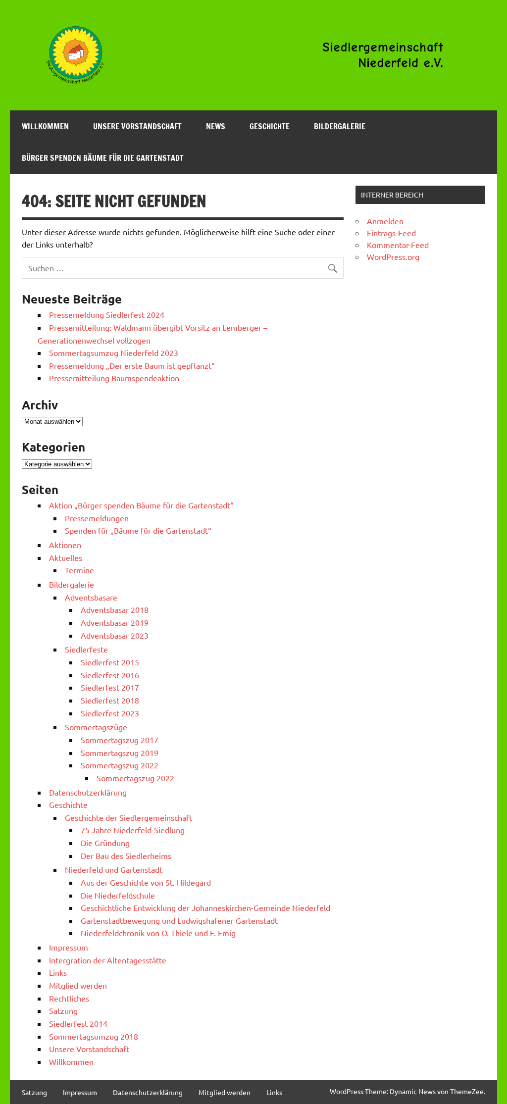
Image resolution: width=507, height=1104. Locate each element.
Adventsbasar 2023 (115, 635)
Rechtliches (69, 998)
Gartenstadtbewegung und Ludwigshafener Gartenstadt (179, 920)
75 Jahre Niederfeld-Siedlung (133, 830)
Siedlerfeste (86, 649)
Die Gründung (105, 843)
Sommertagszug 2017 (119, 740)
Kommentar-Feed (398, 245)
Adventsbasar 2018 (115, 609)
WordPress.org (393, 256)
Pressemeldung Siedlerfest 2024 (106, 314)
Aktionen (65, 545)
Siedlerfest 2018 (110, 700)
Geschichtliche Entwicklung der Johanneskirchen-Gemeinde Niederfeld (205, 907)
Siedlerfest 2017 (110, 687)
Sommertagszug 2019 (119, 752)
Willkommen (45, 126)
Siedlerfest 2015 (110, 662)
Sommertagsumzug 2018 (93, 1036)
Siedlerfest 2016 (110, 675)
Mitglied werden (78, 985)
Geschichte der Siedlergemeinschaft (128, 817)
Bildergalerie (339, 126)
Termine (79, 570)
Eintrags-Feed (391, 233)
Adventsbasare (91, 597)
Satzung (63, 1010)
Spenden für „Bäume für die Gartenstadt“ (138, 530)
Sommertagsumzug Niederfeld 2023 (113, 352)
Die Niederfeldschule (118, 895)
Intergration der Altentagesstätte (107, 960)
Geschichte (270, 126)
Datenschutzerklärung (88, 792)
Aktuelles (65, 557)
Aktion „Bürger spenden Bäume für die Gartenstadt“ (141, 505)
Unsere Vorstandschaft (137, 126)
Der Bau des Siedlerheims (126, 855)
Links (58, 972)
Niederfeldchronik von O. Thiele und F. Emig (158, 933)
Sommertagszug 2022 (119, 765)
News (215, 126)
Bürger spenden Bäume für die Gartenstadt (103, 157)
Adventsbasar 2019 (115, 622)
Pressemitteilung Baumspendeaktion (114, 378)
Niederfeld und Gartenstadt (113, 869)
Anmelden (385, 221)
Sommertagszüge (96, 727)
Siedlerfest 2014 (78, 1023)
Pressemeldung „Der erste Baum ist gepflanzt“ (132, 365)
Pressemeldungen (97, 518)
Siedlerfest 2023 (110, 713)
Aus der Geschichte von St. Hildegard (146, 882)
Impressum (68, 947)
